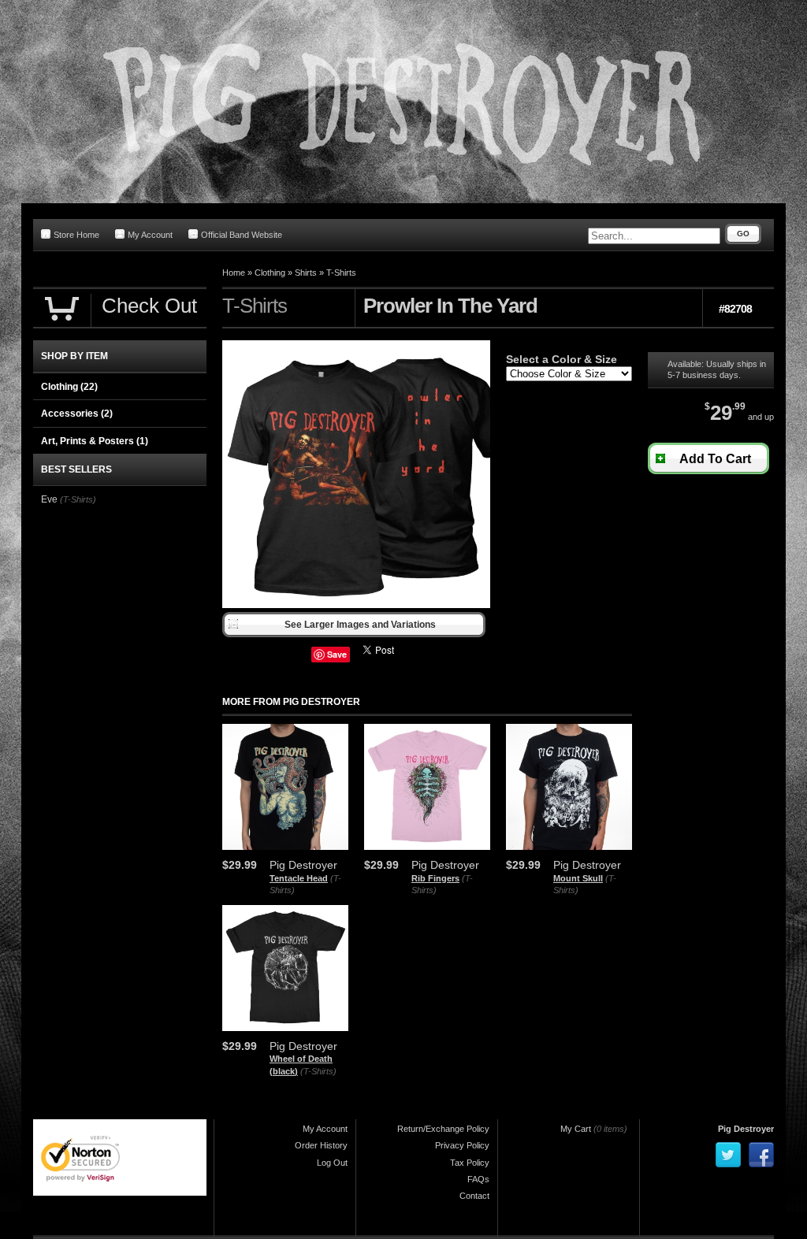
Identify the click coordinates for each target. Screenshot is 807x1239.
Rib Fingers (435, 878)
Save (337, 654)
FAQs (478, 1179)
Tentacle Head (299, 878)
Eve (49, 499)
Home (233, 272)
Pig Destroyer (746, 1128)
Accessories (77, 413)
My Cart (575, 1128)
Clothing (270, 272)
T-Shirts (341, 272)
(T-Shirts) (318, 1071)
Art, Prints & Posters (94, 441)
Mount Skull (578, 878)
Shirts (306, 272)
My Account (150, 234)
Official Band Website (241, 234)
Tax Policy (469, 1162)
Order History (321, 1145)
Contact (474, 1195)
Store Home (76, 234)
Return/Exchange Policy (443, 1128)
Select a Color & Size (561, 359)
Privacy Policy (462, 1145)
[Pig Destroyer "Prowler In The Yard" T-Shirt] (356, 604)
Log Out (332, 1162)
